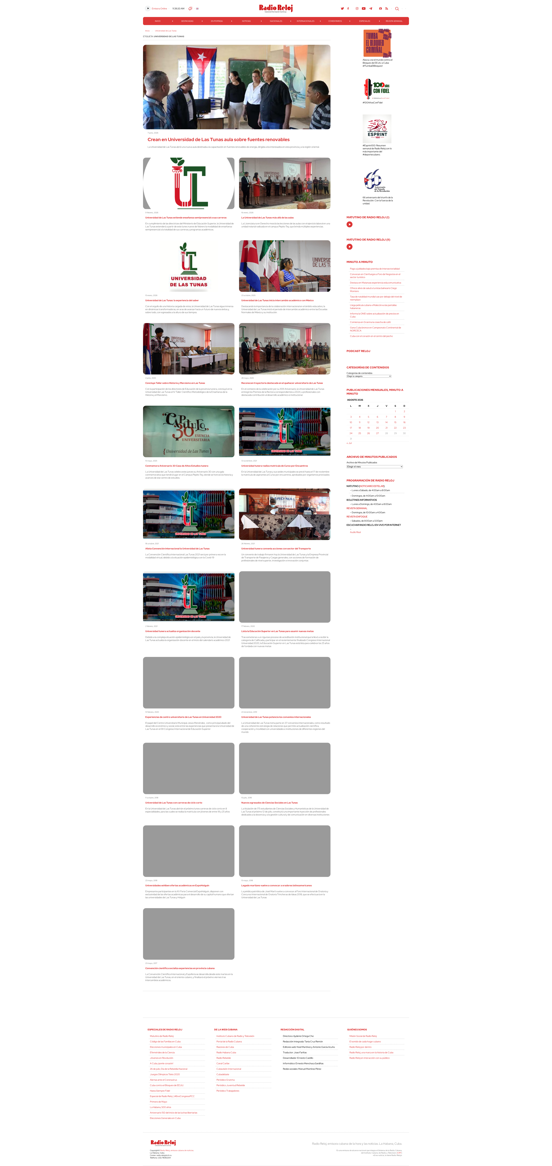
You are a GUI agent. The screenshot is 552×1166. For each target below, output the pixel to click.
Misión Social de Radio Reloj (363, 1036)
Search (396, 8)
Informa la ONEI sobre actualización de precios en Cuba (374, 315)
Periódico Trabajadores (227, 1090)
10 (351, 422)
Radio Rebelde (223, 1057)
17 (351, 427)
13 (377, 422)
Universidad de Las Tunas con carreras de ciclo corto (173, 802)
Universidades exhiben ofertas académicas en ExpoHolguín (177, 885)
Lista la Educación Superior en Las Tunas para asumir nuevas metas (277, 631)
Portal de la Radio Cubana (229, 1041)
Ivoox (380, 8)
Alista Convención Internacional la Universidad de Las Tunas (177, 548)
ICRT (399, 1153)
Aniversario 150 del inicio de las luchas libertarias (173, 1112)
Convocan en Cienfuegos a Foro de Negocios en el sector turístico (375, 276)
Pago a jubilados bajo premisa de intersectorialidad (375, 268)
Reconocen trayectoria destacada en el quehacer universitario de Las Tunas (282, 383)
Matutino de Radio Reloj (162, 1036)
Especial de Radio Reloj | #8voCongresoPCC (172, 1096)
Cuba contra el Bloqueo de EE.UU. (167, 1085)
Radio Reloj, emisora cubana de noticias (176, 1150)
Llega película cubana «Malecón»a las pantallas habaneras (373, 307)
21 (387, 427)
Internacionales (305, 21)
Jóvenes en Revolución (161, 1057)
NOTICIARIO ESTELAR (372, 486)
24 (351, 433)
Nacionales (276, 21)
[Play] (349, 224)
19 (368, 427)
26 (368, 433)
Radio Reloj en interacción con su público (369, 1057)
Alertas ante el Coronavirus (163, 1079)
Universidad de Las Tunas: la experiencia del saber (172, 300)
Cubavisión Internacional (228, 1068)
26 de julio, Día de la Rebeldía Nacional (168, 1068)
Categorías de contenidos (359, 373)
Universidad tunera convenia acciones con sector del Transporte (276, 548)
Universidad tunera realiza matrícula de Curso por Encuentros (274, 465)
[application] (349, 224)
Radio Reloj (276, 8)
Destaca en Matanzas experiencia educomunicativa (375, 282)
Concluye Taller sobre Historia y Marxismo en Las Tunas (175, 383)
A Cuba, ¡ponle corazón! (161, 1063)
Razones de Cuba (225, 1047)
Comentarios (335, 21)
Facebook (348, 8)
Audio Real (355, 532)
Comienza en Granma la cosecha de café (370, 322)
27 (377, 433)
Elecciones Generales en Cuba (165, 1118)
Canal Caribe (222, 1063)
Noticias (246, 21)
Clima (190, 8)
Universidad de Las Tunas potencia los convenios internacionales (276, 717)
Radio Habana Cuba (226, 1052)
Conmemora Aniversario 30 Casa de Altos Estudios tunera (176, 465)
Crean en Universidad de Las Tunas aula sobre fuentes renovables (219, 139)
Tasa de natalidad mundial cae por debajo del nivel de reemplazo (376, 298)
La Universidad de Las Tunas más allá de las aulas (267, 217)
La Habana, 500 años (160, 1107)
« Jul (349, 443)
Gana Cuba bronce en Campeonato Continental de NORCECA (375, 329)
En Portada (217, 21)
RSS (386, 8)
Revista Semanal (394, 21)
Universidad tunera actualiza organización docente (172, 631)
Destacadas (187, 21)
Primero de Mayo (158, 1101)
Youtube (364, 8)
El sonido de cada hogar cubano (365, 1041)
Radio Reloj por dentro (360, 1047)
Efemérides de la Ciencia (162, 1052)
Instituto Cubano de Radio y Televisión (235, 1036)
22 (395, 427)
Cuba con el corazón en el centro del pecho (371, 336)
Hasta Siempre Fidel (160, 1090)
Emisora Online (159, 8)
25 (359, 433)
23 (404, 427)
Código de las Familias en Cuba (165, 1041)
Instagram (357, 8)
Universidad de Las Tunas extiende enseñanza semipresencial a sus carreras (186, 217)
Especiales (364, 21)
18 (360, 427)
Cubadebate (222, 1074)
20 (377, 427)
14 (386, 422)
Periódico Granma (225, 1079)
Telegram (370, 8)
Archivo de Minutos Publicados (362, 462)
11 (359, 422)
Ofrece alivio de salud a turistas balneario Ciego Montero (373, 290)
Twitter (342, 8)
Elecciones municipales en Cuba (166, 1047)
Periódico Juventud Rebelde (230, 1085)
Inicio (158, 21)
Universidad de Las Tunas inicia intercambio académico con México (277, 300)
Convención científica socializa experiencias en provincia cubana (180, 968)
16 (404, 422)
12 (368, 422)
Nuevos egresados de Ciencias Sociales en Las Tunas (269, 802)
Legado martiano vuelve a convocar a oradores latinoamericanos (276, 885)
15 (395, 422)
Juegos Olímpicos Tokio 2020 (165, 1074)
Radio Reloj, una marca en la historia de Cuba (371, 1052)
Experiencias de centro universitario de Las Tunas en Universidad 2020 (183, 717)
